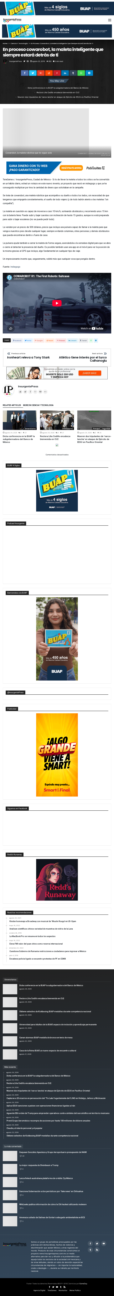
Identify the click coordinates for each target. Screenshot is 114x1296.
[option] (20, 427)
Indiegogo (15, 266)
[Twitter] (97, 1243)
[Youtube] (103, 1243)
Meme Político (75, 1290)
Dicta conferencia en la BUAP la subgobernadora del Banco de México (58, 88)
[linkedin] (65, 73)
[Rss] (97, 1250)
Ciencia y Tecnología (19, 43)
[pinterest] (57, 73)
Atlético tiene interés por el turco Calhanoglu (83, 357)
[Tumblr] (90, 1250)
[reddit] (49, 73)
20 (23, 1156)
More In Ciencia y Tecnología (38, 405)
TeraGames (52, 1290)
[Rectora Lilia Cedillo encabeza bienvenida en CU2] (57, 420)
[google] (41, 73)
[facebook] (25, 73)
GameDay (83, 1284)
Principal (96, 428)
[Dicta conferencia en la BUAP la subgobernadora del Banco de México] (20, 420)
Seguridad (106, 428)
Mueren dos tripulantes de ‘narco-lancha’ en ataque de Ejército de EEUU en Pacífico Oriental (58, 97)
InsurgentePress (15, 61)
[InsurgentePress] (13, 17)
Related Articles (12, 405)
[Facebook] (90, 1243)
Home (5, 43)
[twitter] (33, 73)
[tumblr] (73, 73)
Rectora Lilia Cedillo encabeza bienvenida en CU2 (58, 92)
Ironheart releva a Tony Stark (28, 356)
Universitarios (30, 428)
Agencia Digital (39, 1290)
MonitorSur (63, 1290)
